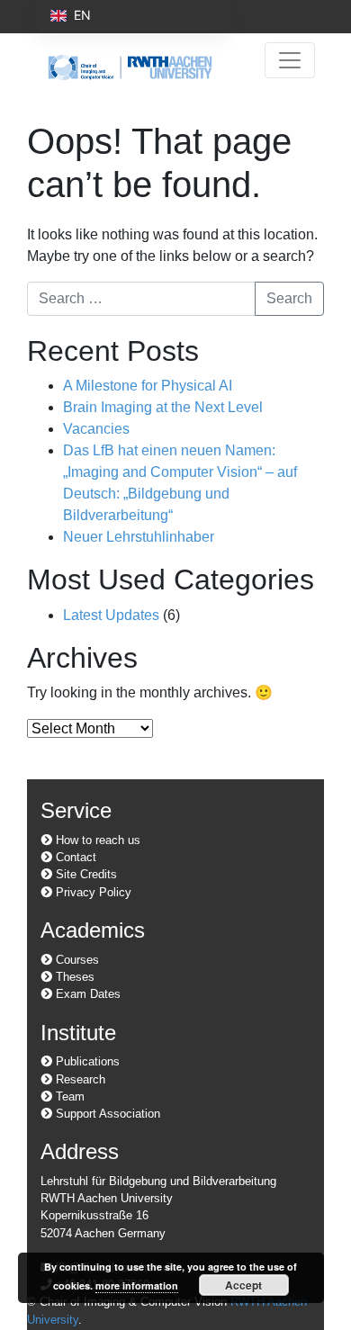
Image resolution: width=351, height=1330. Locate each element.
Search (289, 298)
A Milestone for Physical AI (147, 385)
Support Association (106, 1113)
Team (68, 1096)
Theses (73, 977)
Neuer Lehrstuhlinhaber (138, 536)
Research (78, 1079)
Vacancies (96, 428)
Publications (86, 1061)
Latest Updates (111, 615)
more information (136, 1285)
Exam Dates (86, 994)
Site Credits (84, 874)
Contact (74, 857)
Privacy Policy (91, 892)
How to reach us (96, 840)
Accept (243, 1285)
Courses (75, 959)
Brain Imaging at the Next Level (163, 407)
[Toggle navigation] (290, 60)
